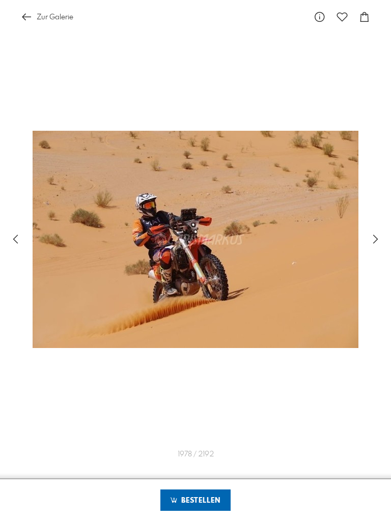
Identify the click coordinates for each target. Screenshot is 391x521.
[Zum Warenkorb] (364, 17)
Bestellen (199, 500)
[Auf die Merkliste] (342, 17)
